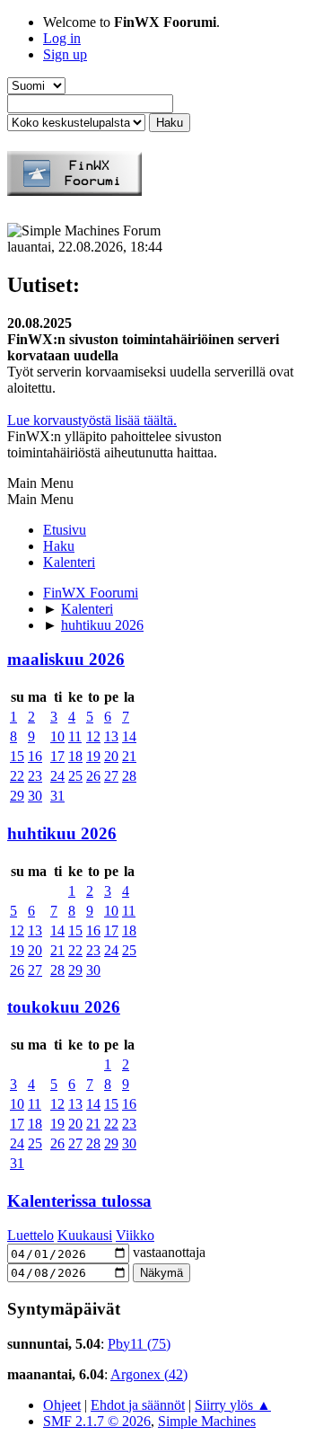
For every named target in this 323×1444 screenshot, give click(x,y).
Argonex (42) (149, 1374)
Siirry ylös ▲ (233, 1405)
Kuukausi (84, 1235)
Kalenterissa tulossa (79, 1201)
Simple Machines (207, 1421)
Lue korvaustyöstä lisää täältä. (92, 420)
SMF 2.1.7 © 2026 (97, 1421)
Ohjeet (62, 1405)
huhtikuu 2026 (62, 833)
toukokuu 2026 (63, 1006)
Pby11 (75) (139, 1343)
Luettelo (30, 1235)
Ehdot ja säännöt (138, 1405)
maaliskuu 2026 (66, 659)
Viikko (135, 1235)
